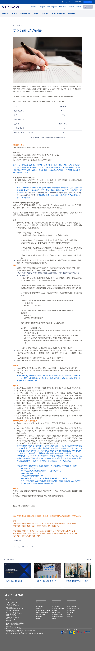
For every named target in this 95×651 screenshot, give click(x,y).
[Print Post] (32, 547)
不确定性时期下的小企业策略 (77, 581)
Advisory (39, 616)
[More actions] (81, 26)
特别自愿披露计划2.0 (14, 581)
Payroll (36, 13)
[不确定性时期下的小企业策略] (77, 570)
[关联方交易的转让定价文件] (47, 570)
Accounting (39, 606)
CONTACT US (78, 1)
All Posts (5, 13)
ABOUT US (69, 2)
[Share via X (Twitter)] (18, 547)
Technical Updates (57, 616)
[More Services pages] (36, 6)
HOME (61, 2)
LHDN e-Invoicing (57, 614)
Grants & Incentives (58, 13)
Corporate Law (25, 13)
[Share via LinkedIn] (23, 547)
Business (45, 13)
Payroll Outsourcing (42, 612)
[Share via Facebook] (14, 547)
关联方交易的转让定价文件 (46, 581)
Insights (54, 618)
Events (38, 618)
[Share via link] (28, 547)
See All (89, 559)
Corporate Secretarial (43, 610)
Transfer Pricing (41, 614)
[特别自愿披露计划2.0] (17, 570)
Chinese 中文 (72, 13)
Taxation (14, 13)
